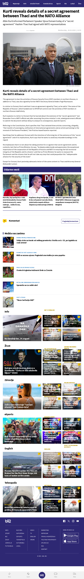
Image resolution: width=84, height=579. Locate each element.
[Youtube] (78, 521)
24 (12, 268)
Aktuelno (8, 365)
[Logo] (5, 3)
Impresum (44, 533)
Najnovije (16, 4)
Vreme (32, 540)
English (7, 468)
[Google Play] (71, 535)
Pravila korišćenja (48, 536)
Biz (6, 536)
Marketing (45, 530)
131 (12, 238)
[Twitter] (69, 521)
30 (12, 298)
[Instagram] (73, 521)
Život (7, 540)
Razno (6, 336)
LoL (5, 434)
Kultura (19, 530)
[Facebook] (64, 521)
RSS (42, 546)
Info (6, 530)
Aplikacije (45, 543)
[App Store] (71, 541)
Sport (7, 533)
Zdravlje (8, 543)
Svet (66, 316)
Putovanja (9, 546)
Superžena (20, 533)
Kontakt (44, 549)
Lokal (18, 546)
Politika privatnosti (48, 540)
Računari (47, 501)
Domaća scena (49, 417)
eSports (19, 536)
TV (31, 533)
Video (32, 530)
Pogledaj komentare (70, 221)
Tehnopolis (20, 540)
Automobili (20, 543)
